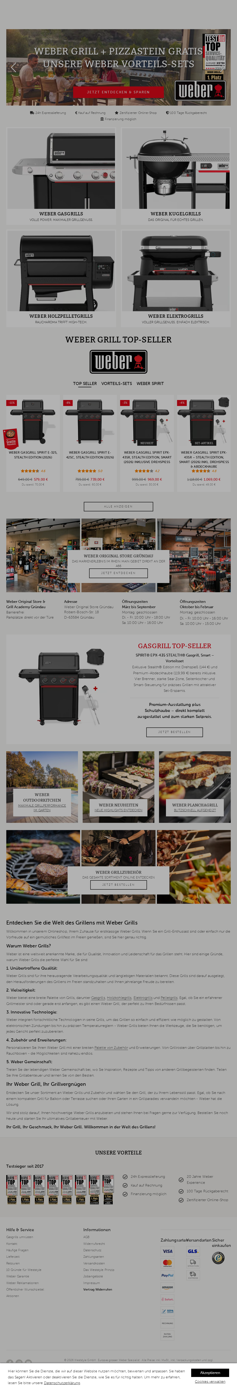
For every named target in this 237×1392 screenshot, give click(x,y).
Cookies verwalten (210, 1382)
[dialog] (118, 1377)
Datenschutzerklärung (62, 1383)
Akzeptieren (210, 1373)
